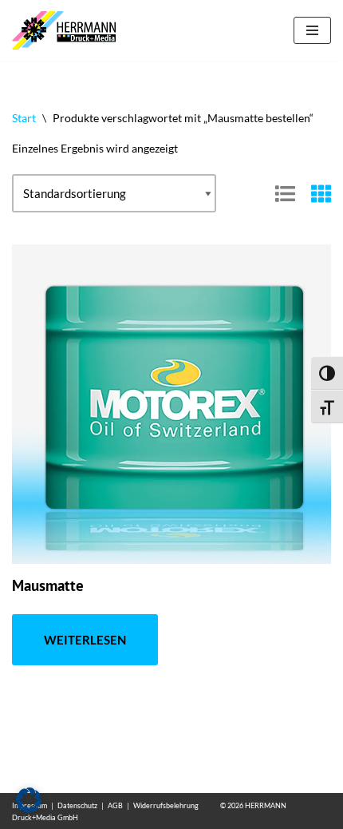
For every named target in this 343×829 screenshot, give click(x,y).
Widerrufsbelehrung (166, 805)
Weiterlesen (85, 640)
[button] (28, 800)
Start (24, 118)
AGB (115, 805)
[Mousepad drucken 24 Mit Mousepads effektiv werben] (68, 30)
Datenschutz (77, 805)
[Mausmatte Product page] (171, 404)
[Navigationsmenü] (312, 30)
